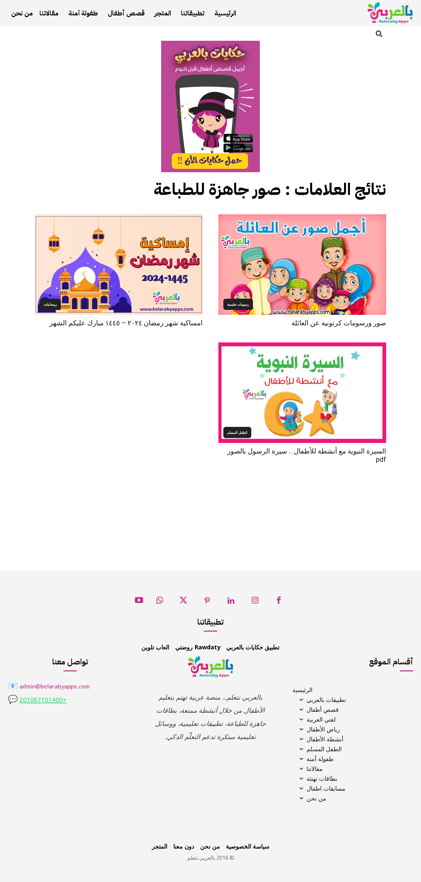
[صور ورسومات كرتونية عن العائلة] (302, 264)
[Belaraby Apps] (390, 13)
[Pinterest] (207, 602)
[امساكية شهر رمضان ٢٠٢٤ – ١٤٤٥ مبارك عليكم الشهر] (119, 264)
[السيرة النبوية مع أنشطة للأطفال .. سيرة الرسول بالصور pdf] (302, 392)
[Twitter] (183, 602)
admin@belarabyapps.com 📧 (49, 687)
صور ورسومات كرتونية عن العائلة (338, 323)
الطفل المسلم (237, 432)
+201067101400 (42, 700)
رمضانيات (50, 304)
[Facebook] (278, 602)
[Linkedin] (231, 602)
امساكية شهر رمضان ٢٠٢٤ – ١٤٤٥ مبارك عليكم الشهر (126, 323)
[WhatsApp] (159, 602)
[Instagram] (255, 602)
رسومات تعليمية (238, 304)
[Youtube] (139, 602)
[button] (379, 33)
